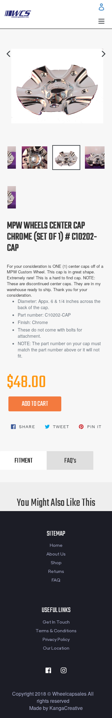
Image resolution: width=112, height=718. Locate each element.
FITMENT (23, 460)
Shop (56, 562)
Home (56, 545)
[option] (52, 154)
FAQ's (70, 460)
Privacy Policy (56, 639)
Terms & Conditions (56, 630)
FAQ (56, 580)
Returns (56, 571)
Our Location (56, 648)
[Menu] (101, 20)
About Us (56, 554)
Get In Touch (56, 622)
